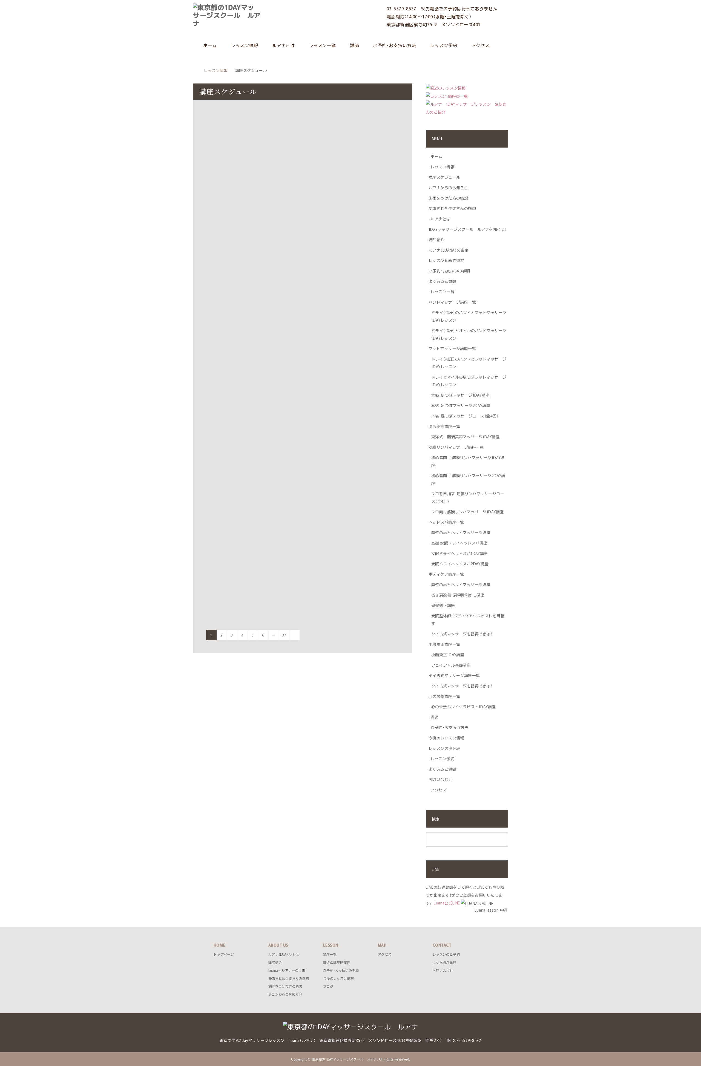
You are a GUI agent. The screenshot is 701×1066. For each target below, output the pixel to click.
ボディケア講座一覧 (446, 574)
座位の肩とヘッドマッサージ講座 (460, 532)
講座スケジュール (444, 177)
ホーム (209, 45)
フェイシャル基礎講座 (451, 665)
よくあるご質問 (442, 281)
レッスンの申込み (444, 748)
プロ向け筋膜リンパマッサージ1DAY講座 (467, 511)
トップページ (224, 954)
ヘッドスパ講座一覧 (446, 522)
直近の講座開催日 (336, 962)
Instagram (197, 1057)
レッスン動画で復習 (446, 260)
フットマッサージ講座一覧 (452, 348)
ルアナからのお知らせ (448, 187)
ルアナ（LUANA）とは (283, 954)
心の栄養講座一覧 (444, 696)
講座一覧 (330, 954)
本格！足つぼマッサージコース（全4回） (465, 416)
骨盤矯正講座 (443, 605)
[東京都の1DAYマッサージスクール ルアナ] (261, 15)
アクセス (479, 45)
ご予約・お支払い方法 (394, 45)
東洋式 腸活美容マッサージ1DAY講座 (465, 436)
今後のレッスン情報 (446, 738)
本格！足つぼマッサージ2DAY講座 (460, 405)
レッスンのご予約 (446, 954)
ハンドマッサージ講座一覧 (452, 302)
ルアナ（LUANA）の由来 (449, 250)
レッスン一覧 (322, 45)
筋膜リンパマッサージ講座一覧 (456, 447)
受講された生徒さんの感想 (452, 208)
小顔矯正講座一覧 (444, 644)
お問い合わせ (440, 779)
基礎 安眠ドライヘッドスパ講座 (459, 543)
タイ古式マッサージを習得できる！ (461, 633)
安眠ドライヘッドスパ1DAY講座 (459, 553)
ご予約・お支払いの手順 (449, 270)
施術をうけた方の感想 (448, 198)
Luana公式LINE (447, 903)
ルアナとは (283, 45)
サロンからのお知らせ (285, 994)
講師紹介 (436, 239)
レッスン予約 (443, 45)
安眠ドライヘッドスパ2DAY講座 (460, 563)
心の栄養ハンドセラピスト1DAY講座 (463, 706)
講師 (354, 45)
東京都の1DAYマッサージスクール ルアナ (344, 1059)
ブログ (328, 986)
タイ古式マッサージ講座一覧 (454, 675)
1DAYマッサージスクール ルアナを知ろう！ (468, 229)
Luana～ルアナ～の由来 (286, 970)
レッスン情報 (244, 45)
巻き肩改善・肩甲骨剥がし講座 (458, 595)
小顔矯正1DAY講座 (447, 654)
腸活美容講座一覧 (444, 426)
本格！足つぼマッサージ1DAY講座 (460, 395)
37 (284, 635)
